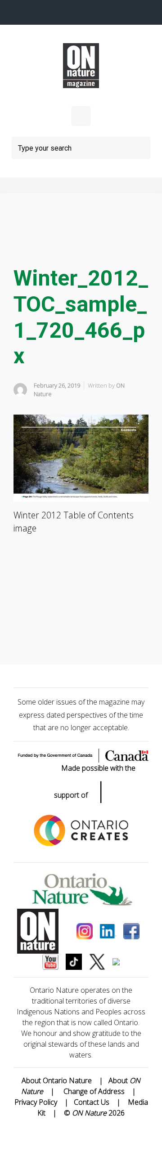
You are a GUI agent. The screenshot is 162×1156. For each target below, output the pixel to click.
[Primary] (81, 116)
